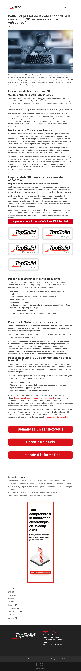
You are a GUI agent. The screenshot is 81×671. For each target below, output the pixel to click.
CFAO (10, 595)
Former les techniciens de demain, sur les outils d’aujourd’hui (30, 496)
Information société (41, 659)
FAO (9, 602)
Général (11, 605)
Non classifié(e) (14, 611)
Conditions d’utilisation (22, 659)
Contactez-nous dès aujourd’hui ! (56, 417)
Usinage (11, 618)
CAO (9, 26)
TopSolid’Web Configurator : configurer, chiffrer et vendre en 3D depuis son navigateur (40, 483)
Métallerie (12, 608)
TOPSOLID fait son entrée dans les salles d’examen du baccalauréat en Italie (36, 480)
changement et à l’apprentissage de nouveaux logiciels (34, 398)
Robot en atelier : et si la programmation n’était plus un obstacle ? (32, 492)
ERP (9, 598)
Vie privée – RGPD (58, 659)
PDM (9, 615)
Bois (9, 589)
